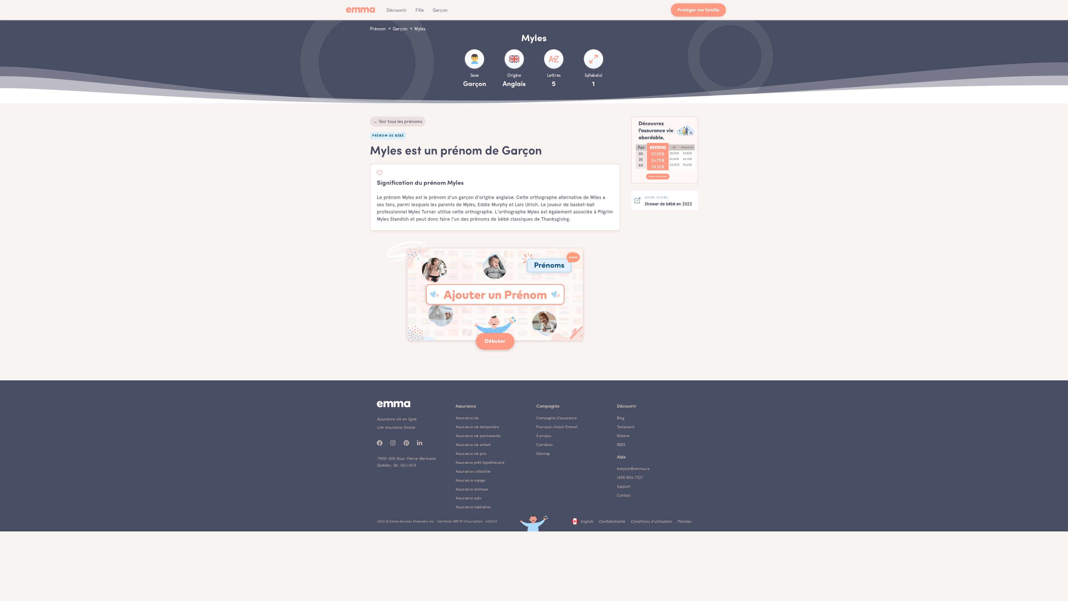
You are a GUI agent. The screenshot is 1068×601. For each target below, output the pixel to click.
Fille (420, 10)
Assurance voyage (470, 480)
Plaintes (684, 521)
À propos (543, 435)
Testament (625, 427)
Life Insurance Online (396, 427)
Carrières (544, 444)
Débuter (495, 341)
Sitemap (543, 453)
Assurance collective (473, 471)
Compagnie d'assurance (556, 418)
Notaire (623, 435)
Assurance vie (467, 418)
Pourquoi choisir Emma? (556, 427)
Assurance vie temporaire (477, 427)
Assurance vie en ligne (396, 419)
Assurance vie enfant (473, 444)
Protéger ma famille (698, 10)
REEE (621, 444)
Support (623, 486)
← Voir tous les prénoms (397, 121)
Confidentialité (612, 521)
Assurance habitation (473, 507)
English (586, 521)
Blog (620, 418)
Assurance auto (468, 498)
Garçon (440, 10)
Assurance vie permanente (478, 435)
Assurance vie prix (471, 453)
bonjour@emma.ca (633, 468)
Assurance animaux (472, 489)
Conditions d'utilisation (651, 521)
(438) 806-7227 (630, 477)
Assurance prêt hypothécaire (480, 462)
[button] (396, 10)
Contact (624, 495)
